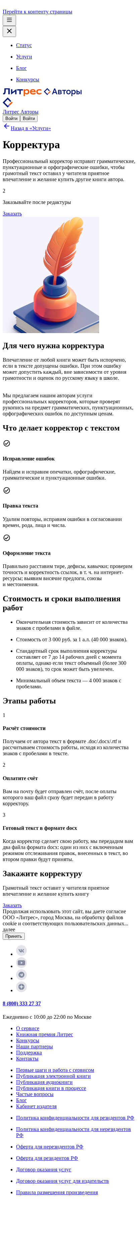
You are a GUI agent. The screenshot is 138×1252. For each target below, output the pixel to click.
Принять (13, 936)
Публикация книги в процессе (51, 1088)
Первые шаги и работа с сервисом (55, 1070)
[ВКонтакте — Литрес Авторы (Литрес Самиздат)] (21, 954)
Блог (21, 1100)
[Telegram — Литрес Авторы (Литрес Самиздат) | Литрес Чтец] (21, 978)
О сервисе (27, 1028)
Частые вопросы (35, 1094)
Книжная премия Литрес (44, 1034)
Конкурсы (27, 1040)
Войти (11, 118)
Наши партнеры (34, 1046)
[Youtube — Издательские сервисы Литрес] (21, 966)
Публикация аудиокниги (44, 1082)
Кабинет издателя (36, 1106)
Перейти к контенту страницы (37, 11)
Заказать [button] (12, 213)
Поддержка (29, 1052)
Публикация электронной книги (53, 1076)
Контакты (27, 1058)
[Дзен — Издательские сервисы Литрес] (21, 990)
